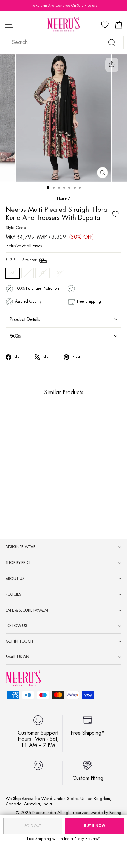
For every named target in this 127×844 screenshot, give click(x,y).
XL (43, 273)
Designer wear (20, 547)
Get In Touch (19, 641)
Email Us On (17, 657)
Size (22, 260)
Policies (13, 594)
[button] (17, 469)
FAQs (15, 336)
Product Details (25, 319)
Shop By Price (18, 563)
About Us (15, 579)
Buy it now (94, 826)
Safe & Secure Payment (28, 610)
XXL (60, 273)
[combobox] (65, 42)
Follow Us (16, 626)
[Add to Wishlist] (115, 214)
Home (62, 198)
